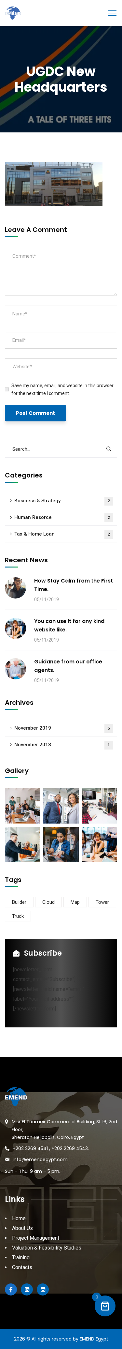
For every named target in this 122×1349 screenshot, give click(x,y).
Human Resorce (62, 517)
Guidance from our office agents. (68, 666)
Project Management (35, 1238)
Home (19, 1218)
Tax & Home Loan (62, 534)
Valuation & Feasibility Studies (46, 1248)
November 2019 (62, 728)
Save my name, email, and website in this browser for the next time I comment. (62, 389)
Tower (102, 902)
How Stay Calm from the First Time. (73, 585)
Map (75, 902)
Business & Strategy (62, 501)
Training (21, 1257)
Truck (18, 916)
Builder (19, 902)
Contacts (22, 1267)
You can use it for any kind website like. (69, 625)
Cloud (48, 902)
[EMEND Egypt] (13, 12)
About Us (22, 1228)
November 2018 (62, 745)
